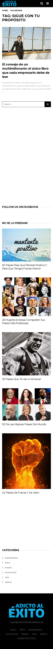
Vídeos (8, 582)
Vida (7, 577)
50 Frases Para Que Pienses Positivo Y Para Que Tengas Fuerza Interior (24, 267)
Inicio (13, 630)
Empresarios (11, 558)
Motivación (10, 572)
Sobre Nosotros (26, 638)
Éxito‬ (7, 563)
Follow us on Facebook (20, 207)
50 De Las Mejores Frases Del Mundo (24, 424)
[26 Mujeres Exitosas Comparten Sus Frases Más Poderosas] (26, 296)
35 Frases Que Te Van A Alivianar (21, 379)
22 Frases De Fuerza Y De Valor (20, 492)
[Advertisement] (24, 155)
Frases (8, 568)
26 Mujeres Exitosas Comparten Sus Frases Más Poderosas (23, 321)
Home (5, 10)
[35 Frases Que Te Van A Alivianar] (26, 353)
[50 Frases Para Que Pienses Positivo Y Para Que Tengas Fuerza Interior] (26, 245)
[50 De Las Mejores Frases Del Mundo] (26, 404)
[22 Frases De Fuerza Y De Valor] (26, 461)
